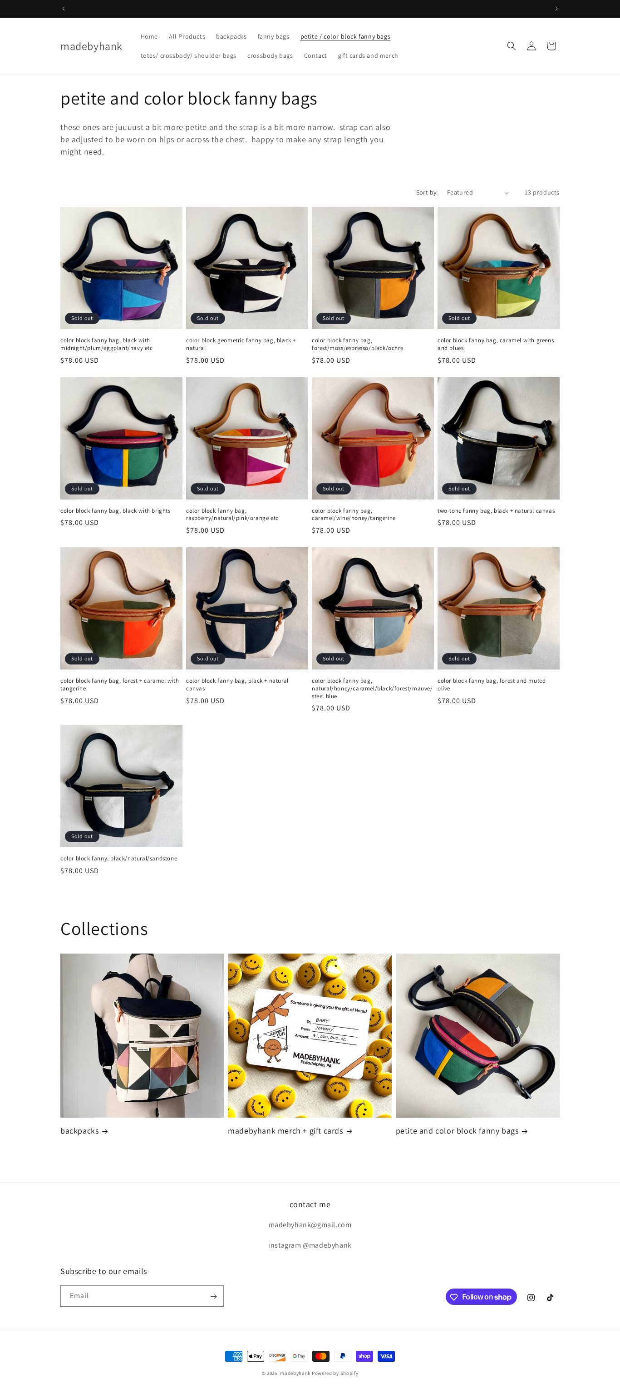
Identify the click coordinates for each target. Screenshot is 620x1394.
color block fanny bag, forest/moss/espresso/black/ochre (357, 344)
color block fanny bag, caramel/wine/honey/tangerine (354, 514)
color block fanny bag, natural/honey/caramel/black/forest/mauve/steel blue (372, 688)
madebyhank (295, 1373)
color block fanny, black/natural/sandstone (118, 858)
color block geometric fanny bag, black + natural (241, 344)
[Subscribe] (213, 1296)
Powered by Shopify (335, 1373)
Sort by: (427, 192)
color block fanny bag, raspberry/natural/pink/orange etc (232, 514)
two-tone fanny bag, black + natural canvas (496, 511)
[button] (512, 46)
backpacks (79, 1130)
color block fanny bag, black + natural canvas (237, 684)
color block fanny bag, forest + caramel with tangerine (119, 684)
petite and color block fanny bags (457, 1130)
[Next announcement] (556, 8)
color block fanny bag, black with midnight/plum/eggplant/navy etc (106, 344)
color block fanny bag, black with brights (115, 511)
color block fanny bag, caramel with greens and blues (496, 344)
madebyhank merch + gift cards (285, 1130)
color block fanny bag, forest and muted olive (492, 684)
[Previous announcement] (64, 8)
